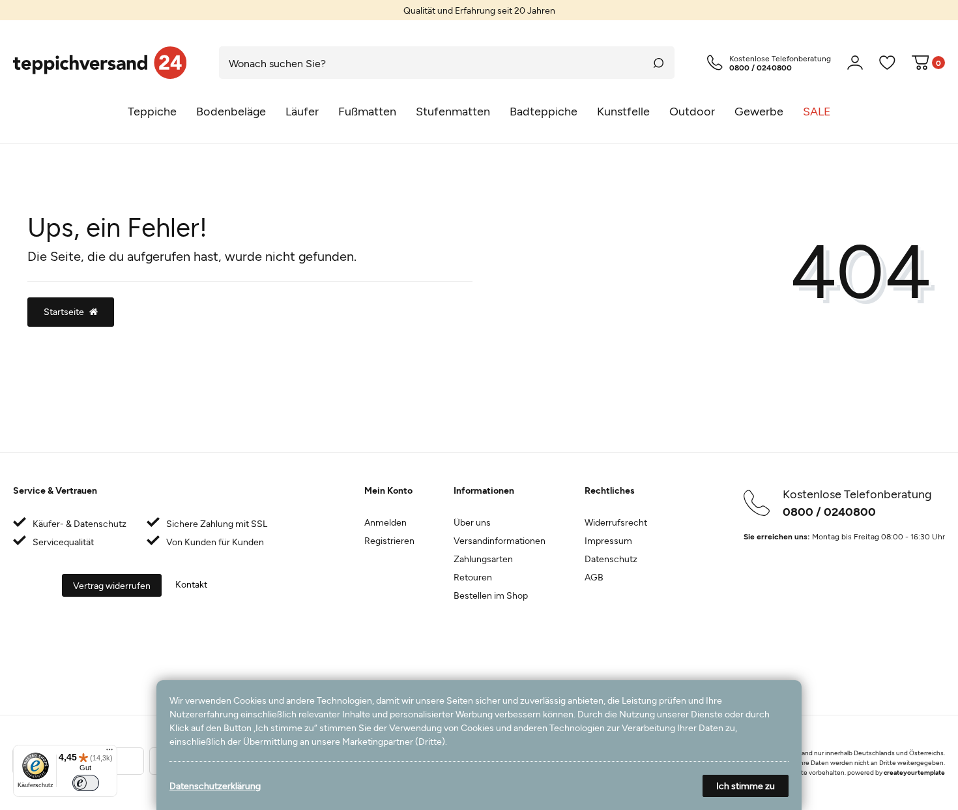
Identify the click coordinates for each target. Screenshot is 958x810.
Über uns (472, 522)
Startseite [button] (64, 311)
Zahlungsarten (483, 558)
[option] (479, 10)
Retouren (473, 576)
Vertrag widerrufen (112, 585)
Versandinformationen (499, 540)
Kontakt (191, 584)
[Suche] (658, 62)
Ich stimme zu (745, 785)
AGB (594, 576)
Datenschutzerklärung (215, 785)
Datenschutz (611, 558)
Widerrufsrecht (616, 522)
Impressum (608, 540)
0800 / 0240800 (829, 511)
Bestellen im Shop (491, 595)
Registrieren (389, 540)
